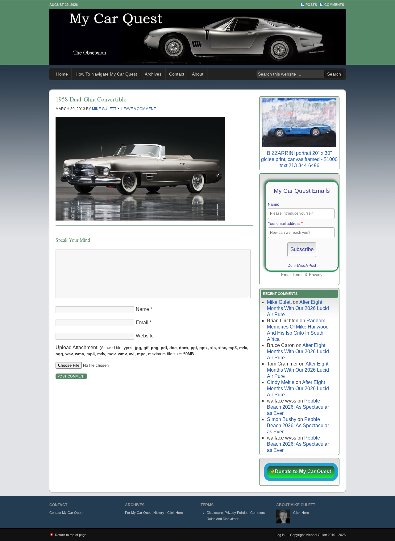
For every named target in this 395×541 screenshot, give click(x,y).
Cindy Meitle (280, 382)
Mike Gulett (104, 109)
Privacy (315, 274)
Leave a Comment (138, 109)
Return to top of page (70, 535)
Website (145, 335)
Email (142, 322)
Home (62, 74)
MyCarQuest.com (197, 37)
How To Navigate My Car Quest (106, 74)
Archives (153, 74)
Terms (298, 274)
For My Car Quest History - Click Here (154, 512)
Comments (334, 4)
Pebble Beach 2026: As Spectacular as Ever (298, 407)
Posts (311, 4)
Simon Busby (281, 419)
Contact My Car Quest (66, 512)
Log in (280, 535)
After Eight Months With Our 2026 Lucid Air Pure (298, 308)
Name (142, 309)
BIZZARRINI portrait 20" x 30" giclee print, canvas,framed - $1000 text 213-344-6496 (299, 159)
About (197, 74)
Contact (176, 74)
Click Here (301, 512)
